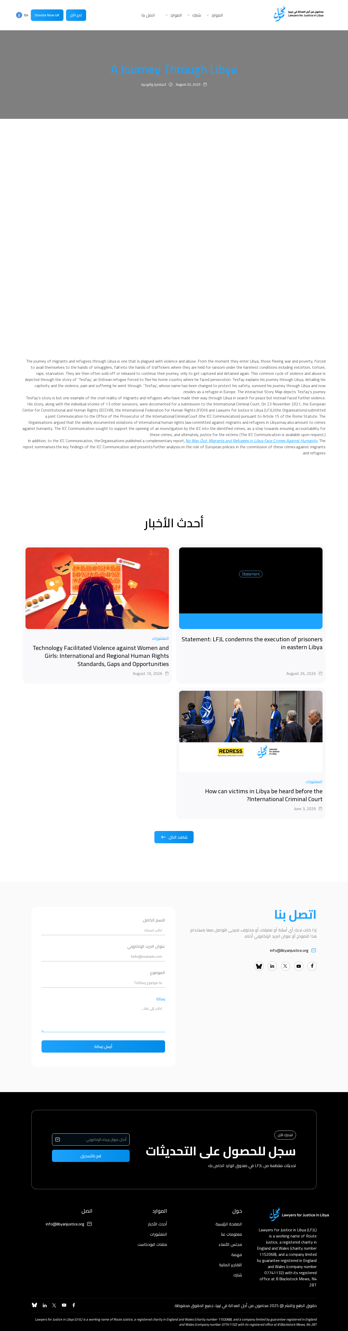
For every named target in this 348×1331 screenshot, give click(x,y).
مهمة (236, 1254)
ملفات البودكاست (152, 1244)
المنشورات (158, 1234)
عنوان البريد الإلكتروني (146, 946)
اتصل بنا (148, 15)
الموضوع (157, 973)
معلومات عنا (231, 1234)
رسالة (160, 999)
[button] (212, 15)
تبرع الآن (76, 15)
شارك (237, 1275)
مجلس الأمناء (230, 1244)
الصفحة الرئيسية (229, 1224)
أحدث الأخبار (157, 1224)
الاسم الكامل (154, 920)
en (26, 13)
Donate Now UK (47, 15)
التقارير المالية (230, 1265)
